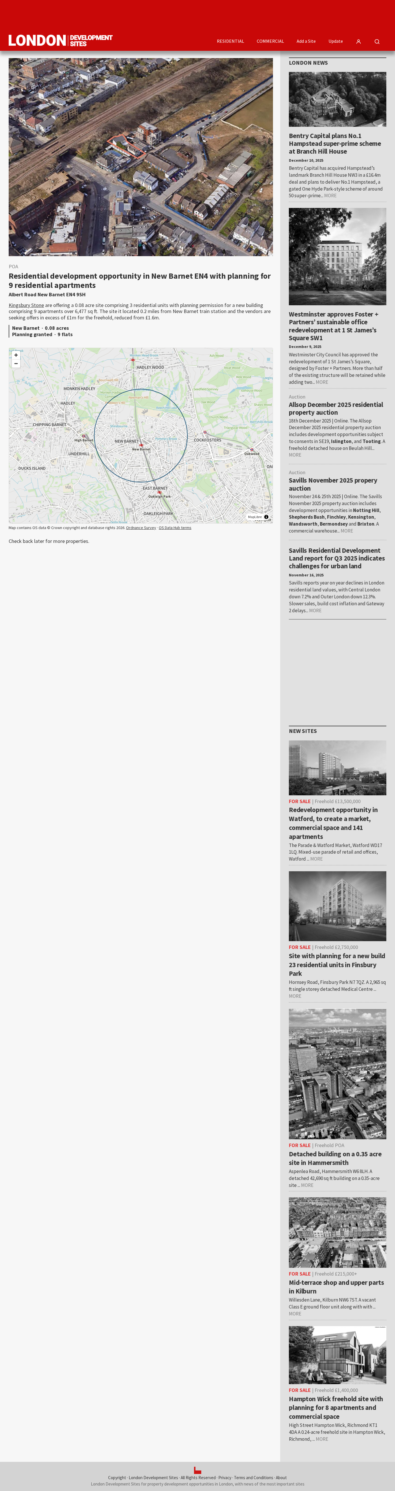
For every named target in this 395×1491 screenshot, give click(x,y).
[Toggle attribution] (266, 516)
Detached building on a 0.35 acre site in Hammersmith (335, 1158)
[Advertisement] (281, 16)
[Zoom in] (16, 355)
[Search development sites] (377, 41)
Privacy (224, 1477)
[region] (141, 435)
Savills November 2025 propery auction (333, 484)
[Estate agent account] (358, 41)
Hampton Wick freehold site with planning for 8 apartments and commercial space (336, 1408)
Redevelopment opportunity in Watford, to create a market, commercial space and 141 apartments (333, 822)
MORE (330, 195)
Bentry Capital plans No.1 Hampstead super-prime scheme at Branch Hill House (335, 143)
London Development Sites (153, 1477)
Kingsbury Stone (26, 305)
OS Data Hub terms (175, 527)
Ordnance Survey (141, 527)
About (281, 1477)
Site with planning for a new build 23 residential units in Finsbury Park (337, 965)
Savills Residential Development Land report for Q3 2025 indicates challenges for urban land (337, 558)
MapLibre (255, 517)
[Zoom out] (16, 363)
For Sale (300, 801)
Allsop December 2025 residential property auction (336, 408)
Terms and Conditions (253, 1477)
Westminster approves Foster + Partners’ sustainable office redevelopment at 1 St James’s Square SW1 (333, 326)
